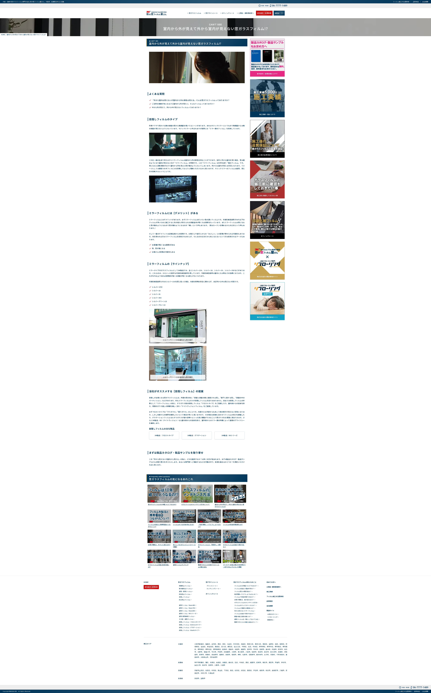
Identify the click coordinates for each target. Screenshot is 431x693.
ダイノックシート (212, 594)
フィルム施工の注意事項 (401, 1)
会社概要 (425, 1)
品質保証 (416, 1)
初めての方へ (271, 582)
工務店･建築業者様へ (274, 587)
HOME (146, 582)
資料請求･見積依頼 (151, 587)
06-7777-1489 (279, 5)
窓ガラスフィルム (184, 582)
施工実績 (270, 592)
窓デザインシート (212, 582)
